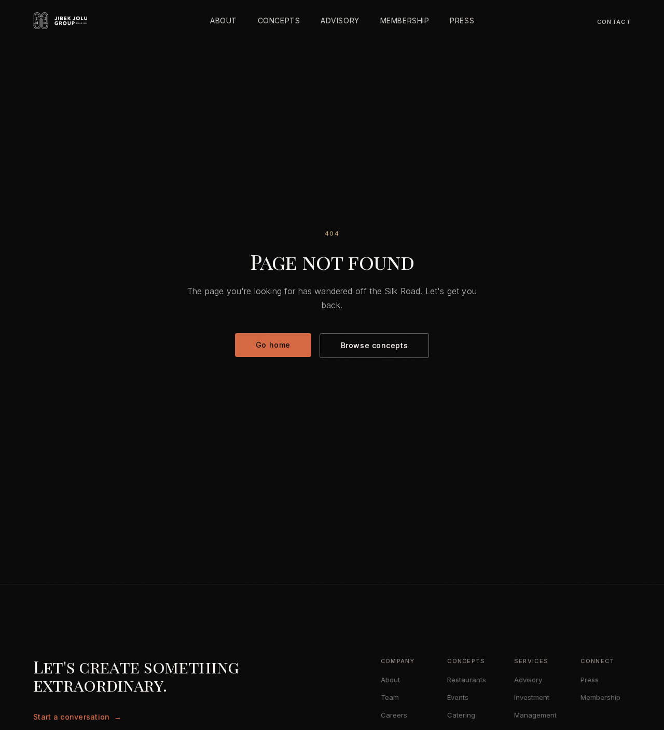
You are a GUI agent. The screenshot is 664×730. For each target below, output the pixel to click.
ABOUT (223, 20)
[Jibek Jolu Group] (60, 20)
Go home (273, 344)
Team (390, 697)
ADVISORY (340, 20)
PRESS (462, 20)
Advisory (528, 680)
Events (457, 697)
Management (535, 715)
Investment (531, 697)
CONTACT (614, 21)
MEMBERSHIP (405, 20)
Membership (600, 697)
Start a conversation (77, 717)
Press (589, 680)
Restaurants (466, 680)
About (390, 680)
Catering (461, 715)
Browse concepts (374, 345)
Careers (394, 715)
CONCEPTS (279, 20)
